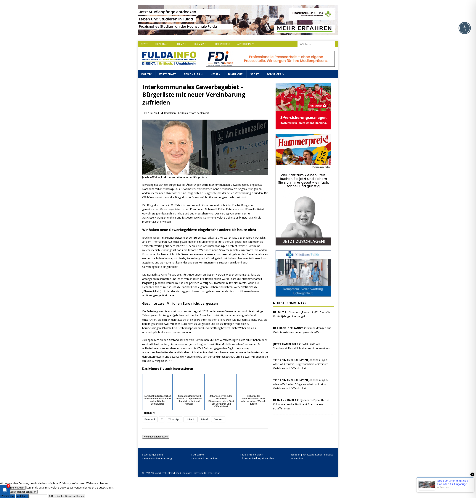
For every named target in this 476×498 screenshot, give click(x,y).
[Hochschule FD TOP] (238, 33)
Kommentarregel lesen (156, 436)
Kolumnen (199, 44)
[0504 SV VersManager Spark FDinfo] (303, 127)
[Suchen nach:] (316, 43)
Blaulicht (235, 74)
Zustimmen (7, 496)
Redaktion (170, 113)
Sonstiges (274, 74)
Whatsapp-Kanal (312, 454)
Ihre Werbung (222, 44)
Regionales (192, 74)
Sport (254, 74)
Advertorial (244, 44)
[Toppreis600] (303, 243)
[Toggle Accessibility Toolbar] (464, 28)
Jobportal (161, 44)
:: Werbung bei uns (152, 454)
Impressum (214, 473)
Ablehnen (22, 496)
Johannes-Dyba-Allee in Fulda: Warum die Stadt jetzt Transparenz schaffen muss (301, 404)
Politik (146, 74)
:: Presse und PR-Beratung (157, 458)
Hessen (216, 74)
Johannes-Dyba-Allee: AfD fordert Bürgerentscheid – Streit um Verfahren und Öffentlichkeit (300, 364)
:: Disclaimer (198, 454)
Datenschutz (199, 473)
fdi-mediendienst (182, 473)
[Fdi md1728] (270, 64)
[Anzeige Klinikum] (303, 294)
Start (144, 44)
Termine (181, 44)
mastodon (297, 458)
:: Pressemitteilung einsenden (257, 458)
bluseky (328, 454)
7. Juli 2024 (153, 113)
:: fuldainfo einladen (251, 454)
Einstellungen (17, 487)
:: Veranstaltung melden (204, 458)
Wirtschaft (167, 74)
